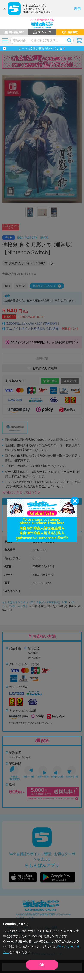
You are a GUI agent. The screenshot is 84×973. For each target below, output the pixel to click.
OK (42, 965)
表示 (77, 8)
